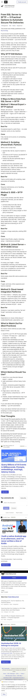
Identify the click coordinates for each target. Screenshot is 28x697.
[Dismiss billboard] (26, 682)
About (15, 679)
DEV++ (17, 673)
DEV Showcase (8, 679)
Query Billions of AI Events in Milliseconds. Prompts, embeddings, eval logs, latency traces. (13, 468)
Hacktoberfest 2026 (6, 653)
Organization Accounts (18, 677)
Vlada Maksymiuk (9, 5)
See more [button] (5, 492)
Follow (14, 577)
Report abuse (19, 512)
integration (4, 25)
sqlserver (19, 25)
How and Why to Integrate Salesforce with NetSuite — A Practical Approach (12, 617)
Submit (6, 508)
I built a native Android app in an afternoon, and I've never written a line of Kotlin (13, 540)
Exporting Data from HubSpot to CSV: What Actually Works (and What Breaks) (13, 610)
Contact (20, 679)
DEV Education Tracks (11, 675)
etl (10, 25)
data (14, 25)
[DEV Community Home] (6, 2)
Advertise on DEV (7, 677)
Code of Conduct (10, 512)
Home (4, 673)
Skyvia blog (4, 30)
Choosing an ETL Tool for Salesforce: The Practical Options (12, 602)
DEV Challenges (11, 673)
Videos (22, 673)
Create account (22, 2)
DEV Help (19, 675)
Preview (14, 508)
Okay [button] (4, 694)
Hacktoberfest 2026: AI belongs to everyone (11, 644)
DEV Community (5, 668)
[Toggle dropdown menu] (26, 446)
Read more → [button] (5, 565)
